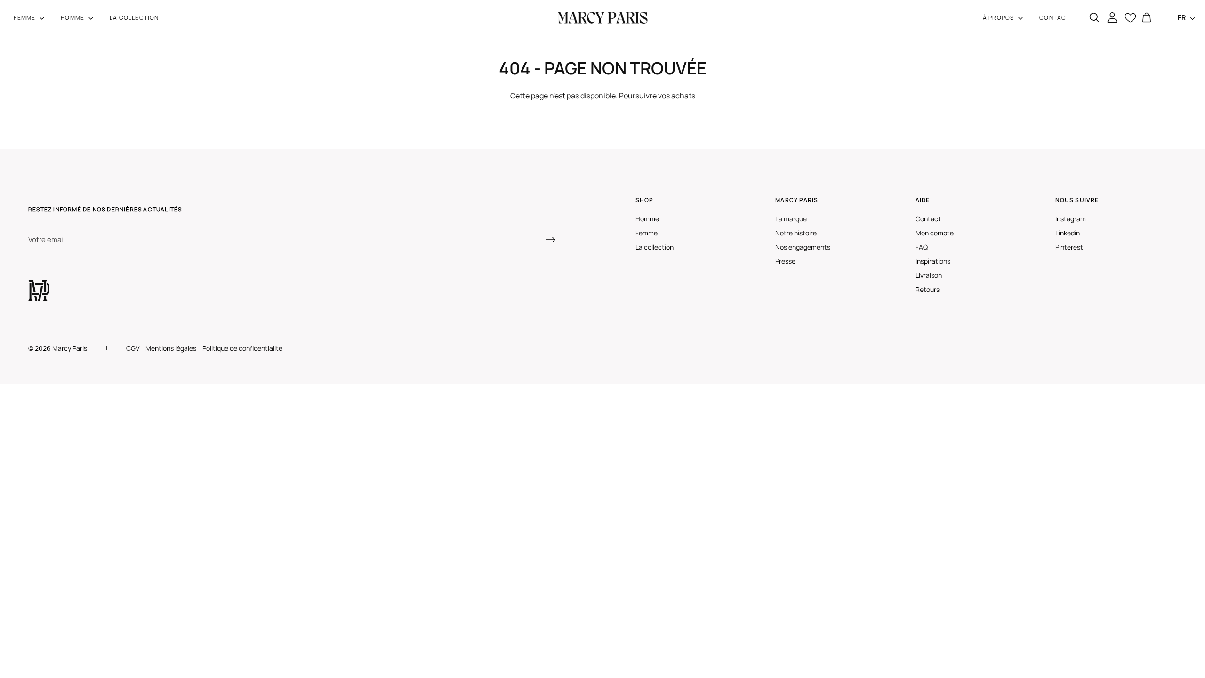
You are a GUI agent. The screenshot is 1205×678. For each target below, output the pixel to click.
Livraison (929, 275)
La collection (654, 246)
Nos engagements (802, 246)
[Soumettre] (550, 239)
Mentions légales (170, 348)
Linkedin (1067, 232)
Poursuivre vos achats (657, 95)
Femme (646, 232)
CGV (132, 348)
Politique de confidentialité (242, 348)
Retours (928, 289)
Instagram (1070, 218)
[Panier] (1146, 18)
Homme (647, 218)
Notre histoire (796, 232)
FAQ (922, 246)
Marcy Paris (69, 348)
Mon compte (935, 232)
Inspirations (933, 261)
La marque (791, 218)
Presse (785, 261)
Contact (928, 218)
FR (1182, 17)
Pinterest (1069, 246)
